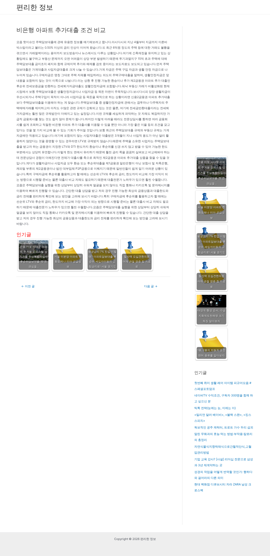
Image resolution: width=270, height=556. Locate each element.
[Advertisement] (223, 87)
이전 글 (28, 286)
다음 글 (150, 286)
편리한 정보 (34, 7)
